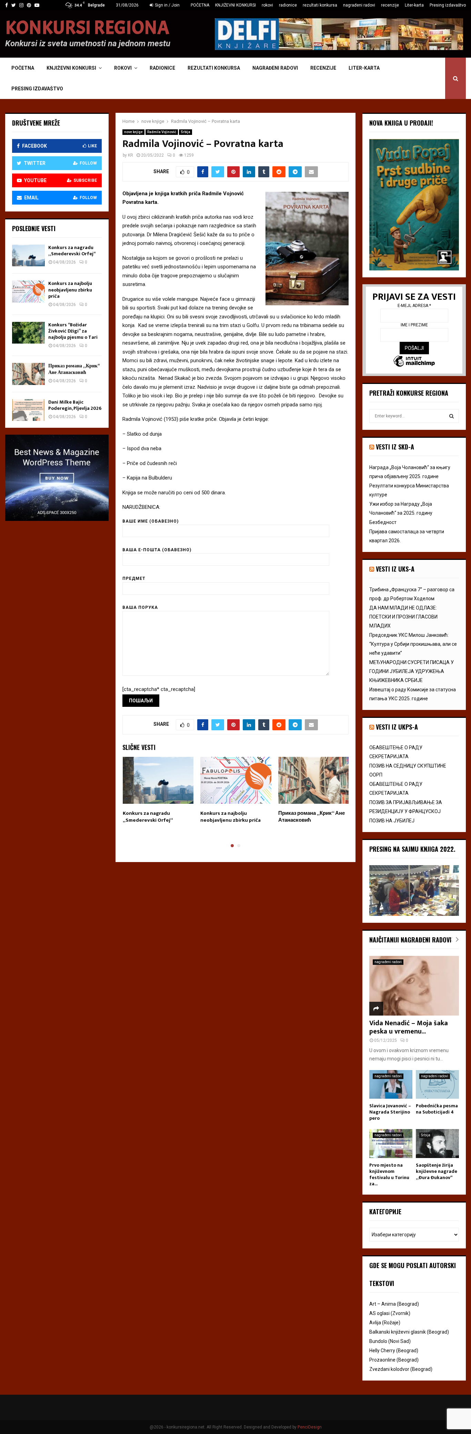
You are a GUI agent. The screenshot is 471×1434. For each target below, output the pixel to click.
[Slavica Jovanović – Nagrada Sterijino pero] (390, 1084)
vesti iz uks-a (395, 568)
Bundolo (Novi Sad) (390, 1341)
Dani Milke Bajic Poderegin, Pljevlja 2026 (74, 405)
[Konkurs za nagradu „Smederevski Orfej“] (28, 255)
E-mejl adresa (414, 305)
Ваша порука (140, 607)
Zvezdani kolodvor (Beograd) (400, 1369)
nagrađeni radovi (359, 5)
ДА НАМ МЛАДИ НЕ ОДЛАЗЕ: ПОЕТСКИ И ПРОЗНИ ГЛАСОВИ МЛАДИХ (403, 617)
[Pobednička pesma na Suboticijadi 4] (437, 1084)
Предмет (134, 578)
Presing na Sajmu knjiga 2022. (412, 848)
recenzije (390, 5)
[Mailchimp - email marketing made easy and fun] (414, 361)
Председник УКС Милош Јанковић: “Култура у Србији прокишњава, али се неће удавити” (413, 644)
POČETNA (200, 5)
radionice (288, 5)
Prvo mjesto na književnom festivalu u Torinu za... (389, 1174)
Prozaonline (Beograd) (394, 1360)
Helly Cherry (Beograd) (393, 1350)
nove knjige (133, 132)
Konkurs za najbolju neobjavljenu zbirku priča (230, 816)
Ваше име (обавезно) (150, 521)
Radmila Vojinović (161, 132)
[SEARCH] (451, 416)
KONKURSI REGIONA (87, 28)
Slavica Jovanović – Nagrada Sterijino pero (390, 1112)
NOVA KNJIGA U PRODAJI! (401, 122)
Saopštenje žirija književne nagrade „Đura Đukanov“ (436, 1171)
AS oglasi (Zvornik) (389, 1313)
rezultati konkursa (320, 5)
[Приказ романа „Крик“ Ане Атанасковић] (28, 374)
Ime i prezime (414, 325)
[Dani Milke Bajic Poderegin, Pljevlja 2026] (28, 410)
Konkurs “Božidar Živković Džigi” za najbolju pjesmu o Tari (73, 331)
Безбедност (383, 522)
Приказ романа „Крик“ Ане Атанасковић (311, 816)
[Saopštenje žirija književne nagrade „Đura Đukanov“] (437, 1143)
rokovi (267, 5)
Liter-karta (414, 5)
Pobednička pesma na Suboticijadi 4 (437, 1109)
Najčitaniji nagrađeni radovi (410, 939)
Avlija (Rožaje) (384, 1322)
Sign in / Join (167, 5)
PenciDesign (310, 1427)
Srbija (185, 132)
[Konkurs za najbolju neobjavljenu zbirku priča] (28, 291)
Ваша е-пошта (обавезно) (156, 549)
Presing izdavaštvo (448, 5)
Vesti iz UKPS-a (397, 726)
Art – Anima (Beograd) (394, 1304)
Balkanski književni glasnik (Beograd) (409, 1332)
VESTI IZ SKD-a (395, 446)
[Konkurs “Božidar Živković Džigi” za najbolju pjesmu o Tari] (28, 333)
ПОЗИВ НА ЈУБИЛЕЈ (391, 820)
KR (130, 155)
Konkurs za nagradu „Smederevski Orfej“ (148, 816)
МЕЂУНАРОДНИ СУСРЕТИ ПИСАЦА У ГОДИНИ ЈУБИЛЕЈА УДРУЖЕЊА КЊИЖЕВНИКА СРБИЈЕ (411, 671)
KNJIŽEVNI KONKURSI (235, 5)
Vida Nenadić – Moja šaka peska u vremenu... (408, 1027)
